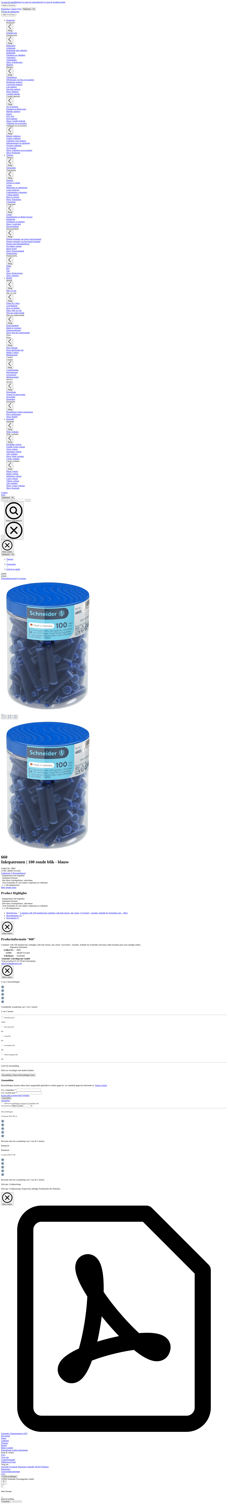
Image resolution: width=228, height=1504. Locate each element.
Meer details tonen (8, 887)
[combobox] (13, 500)
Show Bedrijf (12, 417)
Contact (13, 9)
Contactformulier (8, 1460)
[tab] (67, 913)
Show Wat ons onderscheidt (18, 333)
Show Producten (13, 153)
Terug (10, 30)
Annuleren (5, 1100)
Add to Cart (16, 1502)
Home (3, 1438)
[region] (114, 716)
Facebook (13, 1467)
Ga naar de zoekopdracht (32, 2)
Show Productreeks (14, 273)
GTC (3, 1474)
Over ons (5, 1457)
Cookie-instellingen (9, 1477)
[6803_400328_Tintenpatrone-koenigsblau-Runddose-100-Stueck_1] (47, 646)
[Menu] (2, 537)
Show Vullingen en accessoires (19, 150)
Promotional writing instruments (14, 1450)
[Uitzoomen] (3, 717)
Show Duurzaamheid (15, 251)
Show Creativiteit (13, 224)
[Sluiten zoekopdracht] (30, 500)
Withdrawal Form (8, 1462)
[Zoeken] (27, 500)
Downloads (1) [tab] (12, 918)
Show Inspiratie (12, 488)
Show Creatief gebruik (15, 121)
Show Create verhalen (15, 486)
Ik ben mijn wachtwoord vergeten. (15, 1095)
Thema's (4, 1443)
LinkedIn (30, 1467)
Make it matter (7, 1448)
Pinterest (45, 1467)
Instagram (22, 1467)
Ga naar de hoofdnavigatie (54, 2)
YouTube (5, 1467)
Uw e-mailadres (8, 1090)
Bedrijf (4, 1445)
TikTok (38, 1467)
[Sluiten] (2, 714)
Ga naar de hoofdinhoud (11, 2)
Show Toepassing (13, 199)
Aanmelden (6, 1098)
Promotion (5, 9)
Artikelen (5, 1441)
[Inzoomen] (15, 717)
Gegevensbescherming (10, 1471)
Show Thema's (12, 275)
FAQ (19, 9)
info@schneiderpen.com (11, 963)
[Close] (2, 1497)
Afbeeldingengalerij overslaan (13, 578)
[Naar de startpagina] (10, 11)
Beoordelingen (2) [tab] (14, 915)
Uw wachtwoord (9, 1093)
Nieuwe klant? (101, 1085)
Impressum (5, 1469)
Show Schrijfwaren (14, 62)
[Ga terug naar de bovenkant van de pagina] (3, 1482)
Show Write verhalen (15, 456)
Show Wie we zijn (14, 310)
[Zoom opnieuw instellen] (9, 717)
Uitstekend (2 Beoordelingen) (13, 873)
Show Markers (12, 92)
